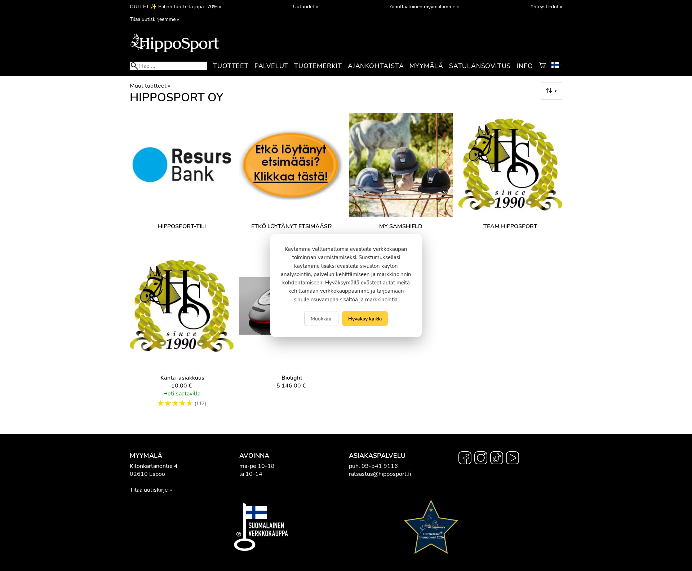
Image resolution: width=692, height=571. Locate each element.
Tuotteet (230, 66)
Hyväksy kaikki (365, 318)
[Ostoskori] (542, 66)
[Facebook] (464, 458)
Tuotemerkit (318, 66)
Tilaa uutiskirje (149, 490)
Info (524, 66)
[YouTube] (512, 458)
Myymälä (426, 66)
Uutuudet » (305, 6)
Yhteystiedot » (546, 6)
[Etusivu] (175, 52)
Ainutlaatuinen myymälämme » (424, 6)
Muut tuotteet (150, 86)
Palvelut (271, 66)
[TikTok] (496, 458)
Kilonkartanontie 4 (154, 466)
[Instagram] (480, 458)
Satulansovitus (480, 66)
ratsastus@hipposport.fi (380, 474)
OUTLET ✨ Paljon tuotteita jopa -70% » (175, 6)
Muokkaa (321, 318)
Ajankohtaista (376, 66)
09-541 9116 (379, 466)
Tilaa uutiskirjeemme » (154, 19)
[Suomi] (556, 66)
